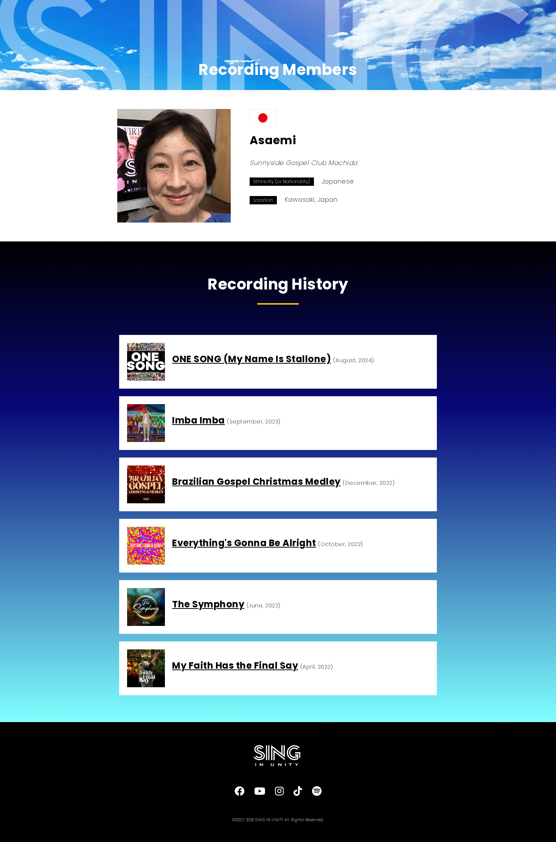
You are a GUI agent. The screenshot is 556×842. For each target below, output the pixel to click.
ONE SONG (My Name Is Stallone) (251, 359)
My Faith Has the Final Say (235, 665)
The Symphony (208, 604)
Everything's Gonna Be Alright (244, 543)
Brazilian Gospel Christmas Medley (256, 481)
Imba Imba (198, 420)
